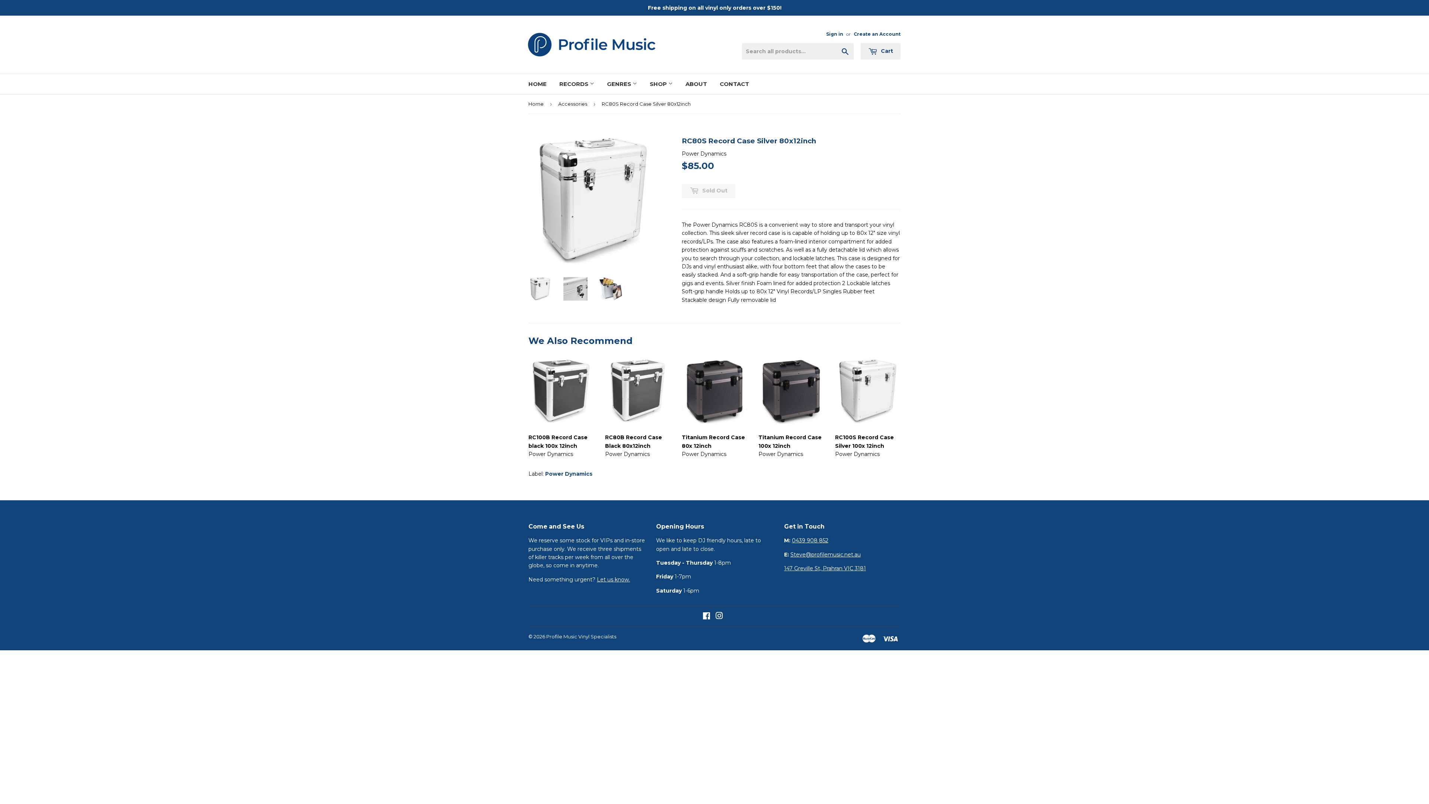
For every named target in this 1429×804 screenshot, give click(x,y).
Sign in (834, 34)
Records (574, 83)
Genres (620, 83)
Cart (886, 51)
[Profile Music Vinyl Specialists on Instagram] (719, 616)
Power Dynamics (568, 473)
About (696, 83)
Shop (659, 83)
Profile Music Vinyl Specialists (581, 636)
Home (537, 83)
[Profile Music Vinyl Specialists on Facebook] (706, 616)
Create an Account (877, 34)
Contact (734, 83)
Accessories (572, 104)
